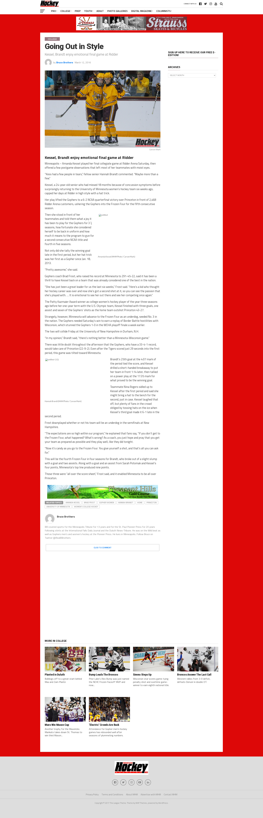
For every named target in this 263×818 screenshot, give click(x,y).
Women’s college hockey (86, 506)
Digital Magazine (141, 11)
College (65, 11)
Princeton (152, 502)
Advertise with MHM (151, 794)
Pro (53, 11)
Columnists (163, 11)
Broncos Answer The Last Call (194, 674)
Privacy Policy (92, 794)
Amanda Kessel (73, 502)
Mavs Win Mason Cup (57, 725)
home (139, 502)
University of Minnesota (58, 506)
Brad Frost (89, 502)
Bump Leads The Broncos (103, 674)
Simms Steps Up (142, 674)
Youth (88, 11)
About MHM (132, 794)
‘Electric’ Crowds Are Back (104, 725)
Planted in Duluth (55, 674)
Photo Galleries (117, 11)
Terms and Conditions (112, 794)
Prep (78, 11)
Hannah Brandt (125, 502)
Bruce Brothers (64, 62)
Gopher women (106, 502)
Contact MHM (170, 794)
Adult (100, 11)
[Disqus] (102, 591)
